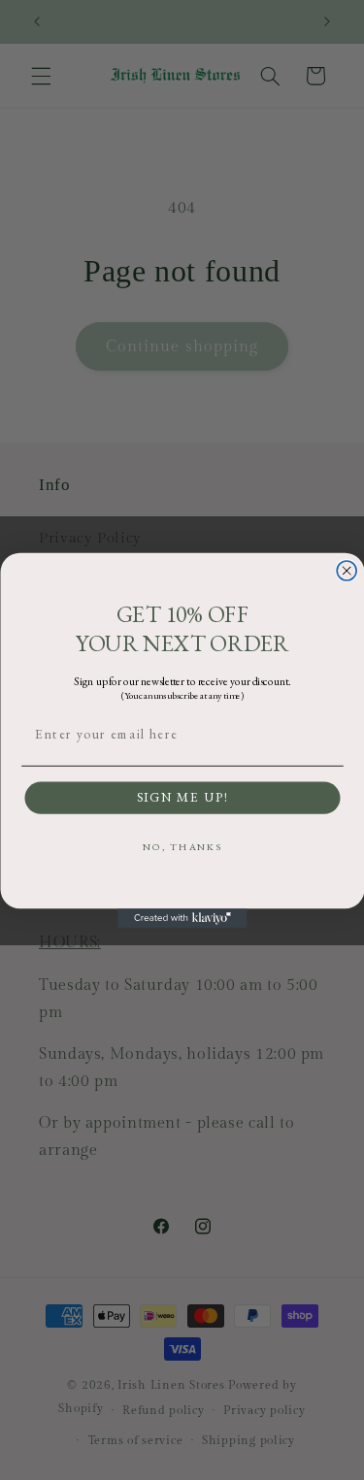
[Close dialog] (346, 570)
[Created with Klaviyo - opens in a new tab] (182, 918)
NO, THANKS (182, 845)
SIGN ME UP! (182, 797)
